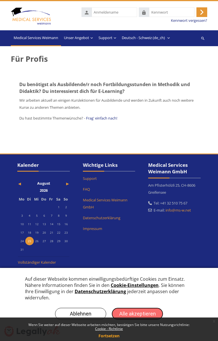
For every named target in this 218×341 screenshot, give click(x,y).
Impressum (92, 228)
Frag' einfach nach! (101, 118)
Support (90, 178)
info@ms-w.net (178, 210)
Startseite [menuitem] (36, 38)
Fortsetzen (109, 335)
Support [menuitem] (105, 37)
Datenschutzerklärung (101, 217)
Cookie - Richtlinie (109, 328)
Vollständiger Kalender (37, 262)
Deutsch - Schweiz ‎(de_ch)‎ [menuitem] (143, 37)
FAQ (86, 189)
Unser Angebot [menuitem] (76, 37)
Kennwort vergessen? (189, 20)
